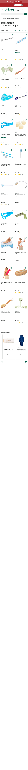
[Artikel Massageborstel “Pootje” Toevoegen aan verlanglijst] (25, 150)
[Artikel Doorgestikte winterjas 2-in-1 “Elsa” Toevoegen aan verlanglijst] (25, 336)
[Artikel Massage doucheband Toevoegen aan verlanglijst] (11, 120)
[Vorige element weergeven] (2, 362)
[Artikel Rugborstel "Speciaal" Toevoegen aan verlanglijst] (25, 65)
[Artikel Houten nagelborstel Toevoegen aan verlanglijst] (25, 268)
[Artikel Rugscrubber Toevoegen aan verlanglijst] (25, 210)
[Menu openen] (2, 9)
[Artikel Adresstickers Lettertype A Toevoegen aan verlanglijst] (12, 336)
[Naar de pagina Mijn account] (18, 9)
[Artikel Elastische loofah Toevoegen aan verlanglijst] (25, 34)
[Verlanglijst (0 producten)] (22, 9)
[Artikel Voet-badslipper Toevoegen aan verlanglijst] (11, 92)
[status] (12, 14)
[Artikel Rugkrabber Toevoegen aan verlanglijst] (11, 34)
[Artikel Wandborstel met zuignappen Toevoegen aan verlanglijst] (11, 238)
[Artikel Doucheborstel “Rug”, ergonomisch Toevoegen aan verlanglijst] (25, 180)
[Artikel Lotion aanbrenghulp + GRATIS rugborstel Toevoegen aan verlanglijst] (11, 150)
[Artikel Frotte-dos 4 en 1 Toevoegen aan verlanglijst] (11, 65)
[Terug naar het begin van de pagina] (26, 759)
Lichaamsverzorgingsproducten (11, 18)
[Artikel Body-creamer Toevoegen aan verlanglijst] (11, 180)
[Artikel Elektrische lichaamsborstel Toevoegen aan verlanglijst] (25, 298)
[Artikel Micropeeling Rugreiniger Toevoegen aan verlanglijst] (25, 238)
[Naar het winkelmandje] (25, 9)
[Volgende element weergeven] (26, 362)
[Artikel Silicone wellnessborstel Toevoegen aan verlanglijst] (25, 92)
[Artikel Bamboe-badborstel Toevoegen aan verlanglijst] (11, 298)
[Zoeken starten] (25, 14)
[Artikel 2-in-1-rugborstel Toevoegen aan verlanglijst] (11, 210)
